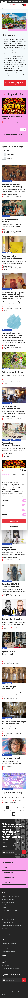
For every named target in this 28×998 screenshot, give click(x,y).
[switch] (24, 505)
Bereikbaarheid (9, 877)
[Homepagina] (2, 8)
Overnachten (8, 873)
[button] (21, 129)
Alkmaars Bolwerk (7, 928)
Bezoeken (4, 1)
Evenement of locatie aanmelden (11, 925)
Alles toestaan (14, 521)
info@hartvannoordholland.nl (10, 968)
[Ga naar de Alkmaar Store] (25, 5)
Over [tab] (23, 474)
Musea (4, 908)
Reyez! (12, 989)
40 (23, 811)
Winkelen (4, 905)
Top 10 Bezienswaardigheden (10, 896)
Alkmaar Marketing (7, 931)
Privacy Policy (12, 991)
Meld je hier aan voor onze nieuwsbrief (15, 49)
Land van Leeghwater (8, 902)
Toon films (10, 158)
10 (14, 811)
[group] (14, 111)
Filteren (7, 151)
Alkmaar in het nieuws (8, 952)
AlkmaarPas (10, 154)
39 (20, 811)
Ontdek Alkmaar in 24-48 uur (10, 910)
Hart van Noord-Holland (9, 920)
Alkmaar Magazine (7, 934)
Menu (4, 4)
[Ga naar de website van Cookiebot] (20, 470)
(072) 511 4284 (6, 966)
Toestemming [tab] (5, 474)
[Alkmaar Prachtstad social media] (2, 995)
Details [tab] (14, 474)
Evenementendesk (7, 922)
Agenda (6, 868)
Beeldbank (5, 949)
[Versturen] (24, 852)
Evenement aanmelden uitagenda (16, 83)
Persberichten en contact (9, 943)
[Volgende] (13, 814)
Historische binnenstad (8, 899)
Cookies (3, 991)
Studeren (21, 1)
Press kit (4, 946)
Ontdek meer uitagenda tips (13, 135)
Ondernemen (15, 1)
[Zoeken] (22, 5)
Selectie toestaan (14, 526)
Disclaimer (20, 991)
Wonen (9, 1)
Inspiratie (7, 882)
